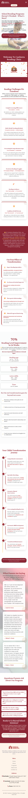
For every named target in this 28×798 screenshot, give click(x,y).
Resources (14, 767)
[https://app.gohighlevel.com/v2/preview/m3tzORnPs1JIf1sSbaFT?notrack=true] (14, 747)
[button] (26, 2)
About (14, 763)
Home (14, 761)
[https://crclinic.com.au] (5, 2)
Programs (14, 765)
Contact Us (14, 769)
